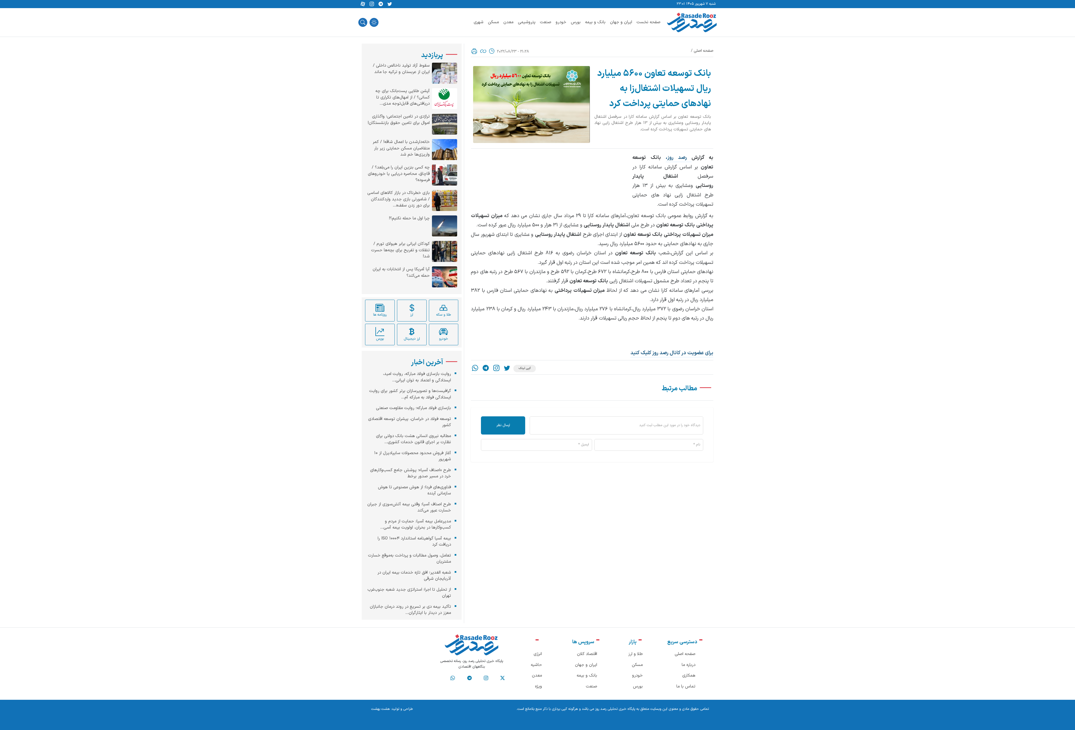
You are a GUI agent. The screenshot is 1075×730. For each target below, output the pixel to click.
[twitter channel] (502, 678)
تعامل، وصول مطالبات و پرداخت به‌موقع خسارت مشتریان (409, 558)
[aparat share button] (362, 4)
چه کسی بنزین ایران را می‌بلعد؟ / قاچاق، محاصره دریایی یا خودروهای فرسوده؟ (399, 174)
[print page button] (474, 51)
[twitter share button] (389, 4)
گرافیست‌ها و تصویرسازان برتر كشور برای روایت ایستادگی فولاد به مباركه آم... (410, 394)
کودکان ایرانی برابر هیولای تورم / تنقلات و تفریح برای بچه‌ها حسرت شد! (400, 250)
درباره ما (688, 665)
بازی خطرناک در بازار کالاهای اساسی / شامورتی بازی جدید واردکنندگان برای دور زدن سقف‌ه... (398, 199)
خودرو (561, 22)
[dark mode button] (374, 22)
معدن (508, 22)
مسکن (493, 22)
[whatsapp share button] (475, 368)
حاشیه (536, 665)
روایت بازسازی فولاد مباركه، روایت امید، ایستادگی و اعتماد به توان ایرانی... (417, 377)
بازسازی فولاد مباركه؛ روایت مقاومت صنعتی (413, 408)
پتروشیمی (527, 22)
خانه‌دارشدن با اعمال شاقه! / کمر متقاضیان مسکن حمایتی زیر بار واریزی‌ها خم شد (401, 148)
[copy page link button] (483, 51)
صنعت (545, 22)
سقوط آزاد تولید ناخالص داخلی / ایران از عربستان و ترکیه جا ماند (401, 69)
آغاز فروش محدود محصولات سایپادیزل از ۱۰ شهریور (412, 456)
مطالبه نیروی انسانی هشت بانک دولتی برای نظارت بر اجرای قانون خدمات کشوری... (413, 439)
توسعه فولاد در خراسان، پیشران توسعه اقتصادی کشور (409, 422)
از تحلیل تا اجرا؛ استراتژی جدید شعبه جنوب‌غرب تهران (409, 592)
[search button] (362, 22)
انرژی (538, 654)
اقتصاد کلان (587, 654)
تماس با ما (685, 686)
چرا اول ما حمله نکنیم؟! (409, 218)
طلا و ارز (635, 654)
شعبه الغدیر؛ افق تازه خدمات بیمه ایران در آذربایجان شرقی (414, 575)
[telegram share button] (380, 4)
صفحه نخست (648, 22)
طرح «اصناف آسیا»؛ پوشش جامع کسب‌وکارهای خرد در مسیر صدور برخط (410, 473)
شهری (478, 22)
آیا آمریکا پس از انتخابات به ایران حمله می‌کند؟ (401, 272)
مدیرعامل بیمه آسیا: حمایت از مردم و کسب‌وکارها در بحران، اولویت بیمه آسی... (415, 524)
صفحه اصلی (703, 51)
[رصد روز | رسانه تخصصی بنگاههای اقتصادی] (692, 22)
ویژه (538, 686)
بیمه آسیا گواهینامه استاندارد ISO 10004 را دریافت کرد (414, 541)
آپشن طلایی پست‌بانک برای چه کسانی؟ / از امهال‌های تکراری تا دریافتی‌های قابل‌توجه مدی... (402, 97)
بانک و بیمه (595, 22)
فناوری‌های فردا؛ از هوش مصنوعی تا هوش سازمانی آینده (414, 490)
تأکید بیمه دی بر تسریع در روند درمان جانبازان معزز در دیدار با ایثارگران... (410, 609)
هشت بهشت (380, 709)
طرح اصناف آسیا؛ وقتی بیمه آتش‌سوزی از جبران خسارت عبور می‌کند (409, 507)
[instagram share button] (371, 4)
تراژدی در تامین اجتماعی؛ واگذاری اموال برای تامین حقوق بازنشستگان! (399, 120)
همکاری (688, 675)
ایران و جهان (621, 22)
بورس (576, 22)
